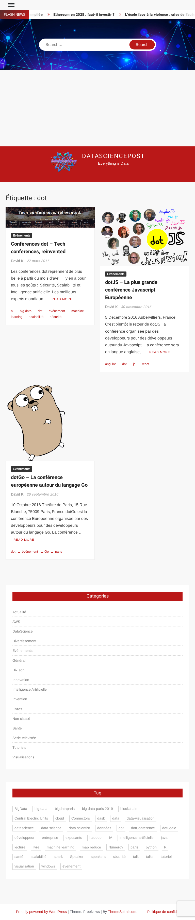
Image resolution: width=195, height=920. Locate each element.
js (134, 364)
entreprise (50, 838)
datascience (24, 828)
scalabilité (36, 317)
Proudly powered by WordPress (41, 912)
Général (18, 660)
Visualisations (23, 757)
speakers (98, 857)
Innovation (20, 680)
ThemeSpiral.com (122, 912)
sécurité (55, 317)
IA (110, 838)
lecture (19, 847)
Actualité (19, 612)
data (115, 818)
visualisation (24, 866)
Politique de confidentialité (168, 912)
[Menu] (11, 5)
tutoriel (166, 857)
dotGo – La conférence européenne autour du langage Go (49, 481)
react (145, 364)
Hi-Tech (18, 670)
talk (136, 857)
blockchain (128, 809)
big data (25, 311)
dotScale (169, 828)
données (104, 828)
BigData (20, 809)
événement (57, 311)
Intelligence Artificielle (29, 689)
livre (36, 847)
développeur (24, 838)
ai (12, 311)
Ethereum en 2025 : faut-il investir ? (76, 14)
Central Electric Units (31, 818)
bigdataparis (65, 809)
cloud (59, 818)
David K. (17, 261)
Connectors (80, 818)
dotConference (143, 828)
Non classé (21, 719)
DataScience (22, 631)
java (164, 838)
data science (51, 828)
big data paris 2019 (97, 809)
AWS (16, 622)
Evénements (21, 235)
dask (101, 818)
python (151, 847)
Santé (17, 728)
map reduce (91, 847)
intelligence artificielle (137, 838)
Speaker (77, 857)
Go (46, 551)
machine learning (60, 847)
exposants (74, 838)
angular (110, 364)
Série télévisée (24, 738)
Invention (19, 699)
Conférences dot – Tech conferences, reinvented (38, 247)
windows (48, 866)
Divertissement (24, 641)
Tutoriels (19, 747)
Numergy (115, 847)
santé (18, 857)
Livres (17, 709)
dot (40, 311)
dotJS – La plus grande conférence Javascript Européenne (131, 290)
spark (58, 857)
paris (58, 551)
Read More (62, 299)
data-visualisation (141, 818)
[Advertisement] (97, 108)
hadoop (95, 838)
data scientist (79, 828)
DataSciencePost (113, 156)
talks (149, 857)
